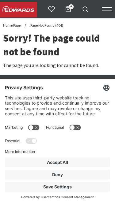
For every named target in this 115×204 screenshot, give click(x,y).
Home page (12, 25)
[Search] (85, 9)
